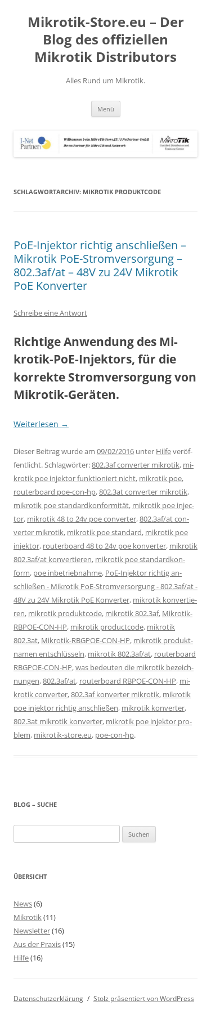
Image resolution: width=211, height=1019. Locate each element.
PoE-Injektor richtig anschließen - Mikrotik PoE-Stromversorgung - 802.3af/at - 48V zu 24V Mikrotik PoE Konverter (105, 586)
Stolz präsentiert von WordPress (143, 998)
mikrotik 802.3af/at (119, 654)
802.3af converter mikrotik (135, 465)
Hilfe (163, 451)
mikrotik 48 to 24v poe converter (81, 519)
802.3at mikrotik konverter (58, 721)
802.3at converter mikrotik (143, 492)
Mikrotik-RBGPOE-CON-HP (85, 640)
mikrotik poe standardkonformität (71, 505)
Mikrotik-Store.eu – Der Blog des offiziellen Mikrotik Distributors (106, 40)
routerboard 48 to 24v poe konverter (104, 546)
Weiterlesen (41, 424)
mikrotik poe (160, 478)
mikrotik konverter (153, 708)
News (23, 904)
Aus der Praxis (37, 944)
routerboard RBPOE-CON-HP (127, 681)
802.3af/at (59, 681)
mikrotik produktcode (65, 613)
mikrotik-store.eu (63, 735)
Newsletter (32, 931)
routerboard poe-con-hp (55, 492)
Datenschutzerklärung (48, 998)
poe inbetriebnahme (67, 573)
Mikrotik (28, 917)
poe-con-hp (114, 735)
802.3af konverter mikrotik (115, 694)
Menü (105, 109)
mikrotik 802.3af (132, 613)
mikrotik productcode (106, 627)
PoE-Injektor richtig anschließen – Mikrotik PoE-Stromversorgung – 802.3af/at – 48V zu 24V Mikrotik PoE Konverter (100, 265)
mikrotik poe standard (104, 532)
